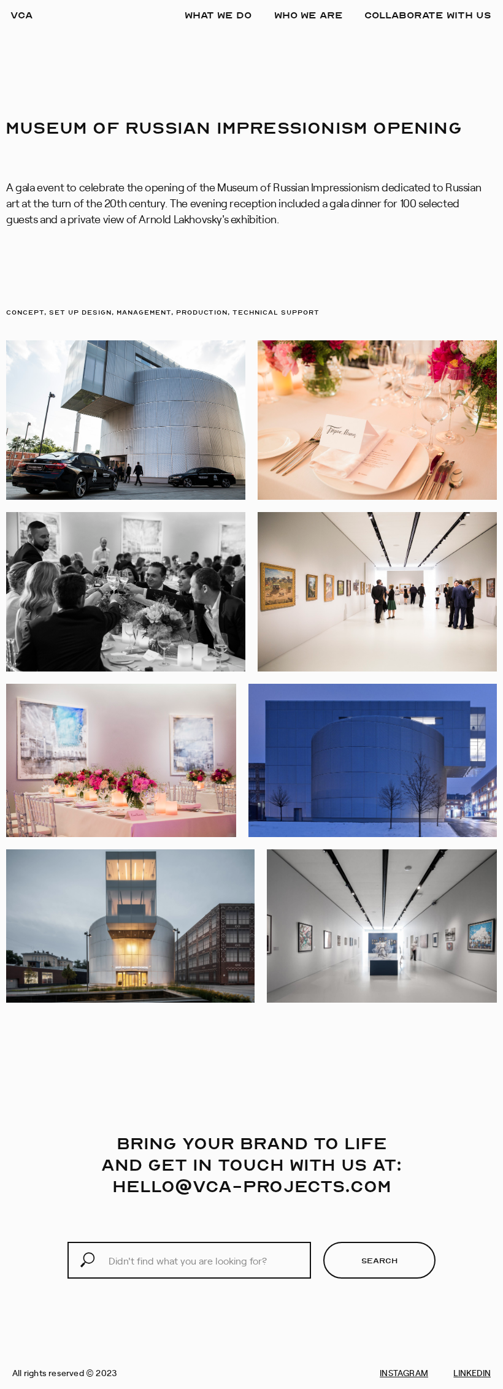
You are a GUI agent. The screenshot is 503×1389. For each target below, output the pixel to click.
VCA (21, 14)
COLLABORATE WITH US (427, 15)
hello (143, 1185)
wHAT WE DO (218, 15)
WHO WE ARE (308, 15)
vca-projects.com (292, 1185)
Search (379, 1260)
